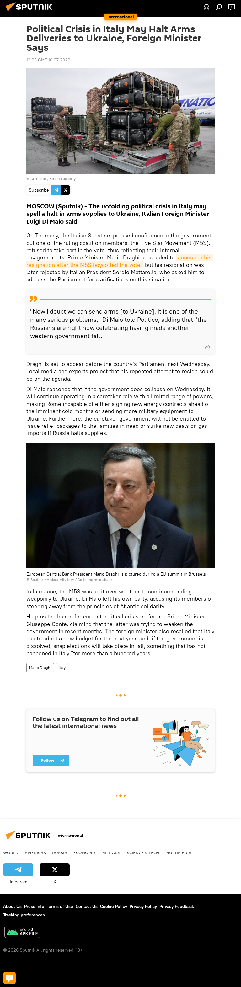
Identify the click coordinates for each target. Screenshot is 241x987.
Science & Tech (143, 852)
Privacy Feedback (176, 906)
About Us (12, 906)
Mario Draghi (40, 667)
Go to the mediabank (95, 579)
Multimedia (178, 852)
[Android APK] (22, 933)
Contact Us (87, 906)
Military (110, 852)
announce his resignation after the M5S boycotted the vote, (119, 261)
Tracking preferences (24, 915)
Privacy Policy (143, 906)
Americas (35, 852)
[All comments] (9, 978)
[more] (207, 347)
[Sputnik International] (30, 12)
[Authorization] (206, 7)
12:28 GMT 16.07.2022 (48, 60)
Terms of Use (60, 906)
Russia (59, 852)
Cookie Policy (113, 906)
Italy (62, 667)
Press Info (34, 906)
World (11, 852)
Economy (84, 852)
